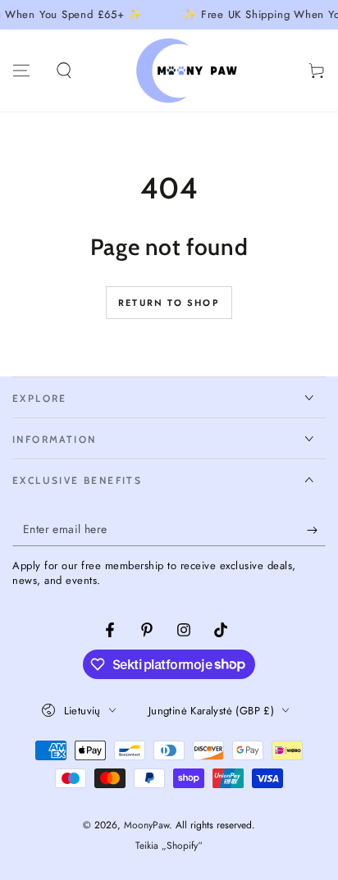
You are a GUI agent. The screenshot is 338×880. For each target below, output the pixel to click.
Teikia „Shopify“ (169, 846)
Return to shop (169, 302)
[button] (64, 70)
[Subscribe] (316, 530)
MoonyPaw (146, 825)
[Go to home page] (190, 70)
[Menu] (21, 70)
